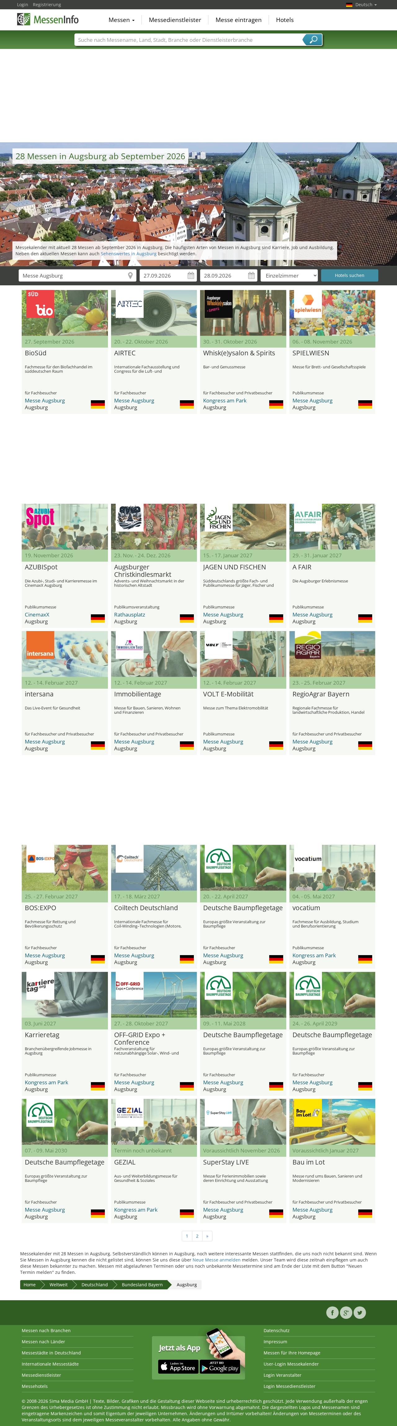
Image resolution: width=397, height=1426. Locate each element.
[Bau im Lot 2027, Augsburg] (332, 1122)
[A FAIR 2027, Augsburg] (332, 527)
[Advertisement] (198, 95)
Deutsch (364, 4)
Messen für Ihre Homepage (292, 1353)
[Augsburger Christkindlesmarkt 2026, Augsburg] (154, 527)
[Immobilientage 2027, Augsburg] (154, 654)
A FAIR (301, 567)
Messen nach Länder (43, 1342)
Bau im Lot (308, 1162)
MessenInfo (48, 19)
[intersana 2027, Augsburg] (65, 654)
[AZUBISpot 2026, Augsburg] (65, 527)
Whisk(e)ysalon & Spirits (239, 353)
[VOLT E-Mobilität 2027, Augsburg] (243, 654)
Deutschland (95, 1285)
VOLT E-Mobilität (228, 694)
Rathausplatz (129, 614)
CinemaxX (37, 614)
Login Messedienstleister (289, 1386)
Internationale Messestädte (50, 1364)
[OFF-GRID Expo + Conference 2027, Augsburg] (154, 995)
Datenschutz (277, 1330)
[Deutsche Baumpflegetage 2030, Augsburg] (65, 1122)
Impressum (275, 1342)
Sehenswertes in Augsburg (129, 254)
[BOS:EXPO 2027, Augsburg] (65, 868)
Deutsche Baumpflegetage (243, 908)
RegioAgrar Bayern (321, 694)
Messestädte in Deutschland (51, 1353)
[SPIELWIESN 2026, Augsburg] (332, 313)
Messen (120, 20)
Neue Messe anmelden (217, 1260)
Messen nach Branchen (46, 1330)
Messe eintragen (239, 20)
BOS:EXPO (40, 908)
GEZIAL (125, 1162)
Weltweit (59, 1285)
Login (22, 4)
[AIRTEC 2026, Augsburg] (154, 313)
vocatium (306, 908)
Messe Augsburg (45, 400)
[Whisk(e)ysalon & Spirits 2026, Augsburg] (243, 313)
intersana (39, 694)
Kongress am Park (225, 400)
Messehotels (35, 1386)
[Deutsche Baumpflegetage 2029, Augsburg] (332, 995)
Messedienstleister (175, 20)
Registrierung (47, 4)
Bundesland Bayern (142, 1285)
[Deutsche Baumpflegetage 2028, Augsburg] (243, 995)
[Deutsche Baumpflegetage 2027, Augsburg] (243, 868)
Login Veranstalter (282, 1375)
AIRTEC (125, 353)
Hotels (285, 20)
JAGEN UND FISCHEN (234, 567)
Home (30, 1285)
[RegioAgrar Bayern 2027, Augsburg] (332, 654)
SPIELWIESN (310, 353)
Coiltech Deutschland (146, 908)
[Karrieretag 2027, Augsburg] (65, 995)
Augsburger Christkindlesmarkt (142, 571)
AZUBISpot (41, 567)
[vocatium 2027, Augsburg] (332, 868)
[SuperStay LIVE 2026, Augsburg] (243, 1122)
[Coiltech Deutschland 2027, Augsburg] (154, 868)
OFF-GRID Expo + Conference (139, 1038)
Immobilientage (137, 694)
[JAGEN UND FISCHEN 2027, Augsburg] (243, 527)
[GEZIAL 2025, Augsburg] (154, 1122)
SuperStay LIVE (226, 1162)
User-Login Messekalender (291, 1364)
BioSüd (36, 353)
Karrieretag (42, 1035)
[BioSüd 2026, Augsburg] (65, 313)
